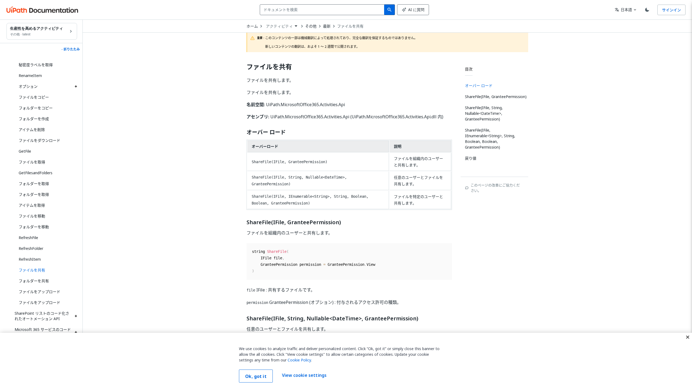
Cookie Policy (299, 360)
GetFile (25, 151)
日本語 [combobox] (623, 9)
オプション (28, 86)
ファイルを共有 (350, 26)
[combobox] (323, 10)
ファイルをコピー (34, 97)
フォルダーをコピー (36, 108)
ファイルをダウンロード (39, 140)
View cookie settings (304, 375)
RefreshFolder (31, 248)
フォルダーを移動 (34, 227)
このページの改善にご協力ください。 (495, 187)
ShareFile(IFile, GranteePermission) (294, 222)
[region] (346, 361)
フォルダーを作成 (34, 119)
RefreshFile (28, 237)
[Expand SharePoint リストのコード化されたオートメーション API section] (75, 316)
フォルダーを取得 (34, 183)
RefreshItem (30, 259)
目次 (469, 69)
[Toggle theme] (647, 10)
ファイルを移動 (32, 216)
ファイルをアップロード (39, 291)
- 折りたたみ (70, 49)
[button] (46, 270)
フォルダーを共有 (34, 281)
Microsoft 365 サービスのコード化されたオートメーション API (43, 332)
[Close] (687, 337)
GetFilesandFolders (35, 173)
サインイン (671, 10)
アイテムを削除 (32, 129)
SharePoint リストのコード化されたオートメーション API (42, 315)
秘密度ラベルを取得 (36, 65)
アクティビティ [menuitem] (279, 26)
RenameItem (30, 75)
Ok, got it (256, 376)
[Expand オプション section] (75, 86)
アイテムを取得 (32, 205)
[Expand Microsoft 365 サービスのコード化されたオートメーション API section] (75, 332)
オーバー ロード (266, 132)
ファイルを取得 (32, 162)
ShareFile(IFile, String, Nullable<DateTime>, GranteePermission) (332, 318)
